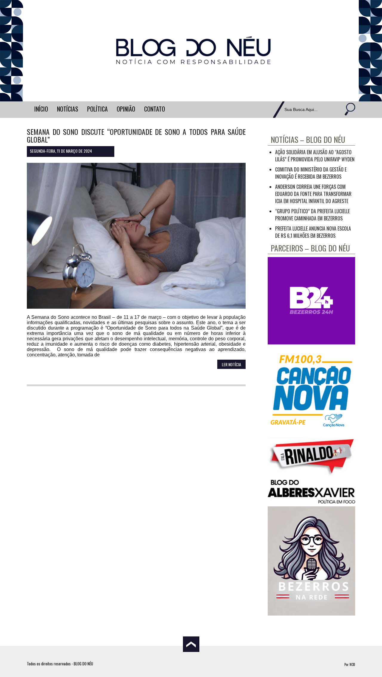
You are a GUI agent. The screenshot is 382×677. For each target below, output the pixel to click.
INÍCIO (41, 108)
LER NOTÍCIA (231, 364)
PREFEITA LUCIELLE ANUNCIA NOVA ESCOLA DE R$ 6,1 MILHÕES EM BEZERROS (313, 232)
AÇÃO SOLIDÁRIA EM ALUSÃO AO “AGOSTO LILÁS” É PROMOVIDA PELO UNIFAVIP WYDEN (315, 156)
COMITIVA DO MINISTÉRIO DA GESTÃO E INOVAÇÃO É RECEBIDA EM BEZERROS (310, 173)
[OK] (349, 109)
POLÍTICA (97, 108)
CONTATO (154, 108)
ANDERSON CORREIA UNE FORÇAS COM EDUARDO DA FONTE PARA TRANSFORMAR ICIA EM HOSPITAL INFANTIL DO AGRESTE (313, 194)
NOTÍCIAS (67, 108)
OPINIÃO (126, 108)
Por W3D (349, 664)
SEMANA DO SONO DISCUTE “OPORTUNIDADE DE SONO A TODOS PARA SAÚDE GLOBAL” (136, 135)
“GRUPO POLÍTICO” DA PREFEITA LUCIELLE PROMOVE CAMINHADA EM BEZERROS (312, 215)
